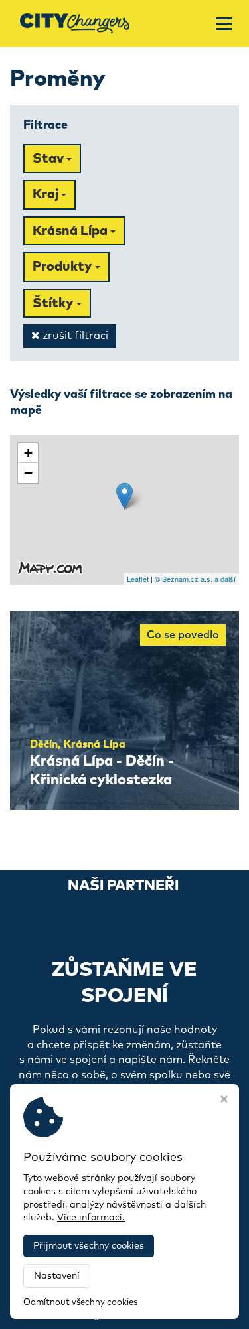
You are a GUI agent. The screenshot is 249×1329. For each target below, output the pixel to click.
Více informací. (91, 1217)
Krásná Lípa (71, 231)
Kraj (47, 194)
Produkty (64, 266)
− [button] (28, 472)
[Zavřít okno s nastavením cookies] (224, 1101)
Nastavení (57, 1276)
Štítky (54, 303)
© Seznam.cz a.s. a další (195, 578)
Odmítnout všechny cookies (80, 1302)
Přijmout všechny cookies (88, 1246)
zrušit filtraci (74, 335)
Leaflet (138, 578)
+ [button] (28, 453)
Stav (49, 158)
